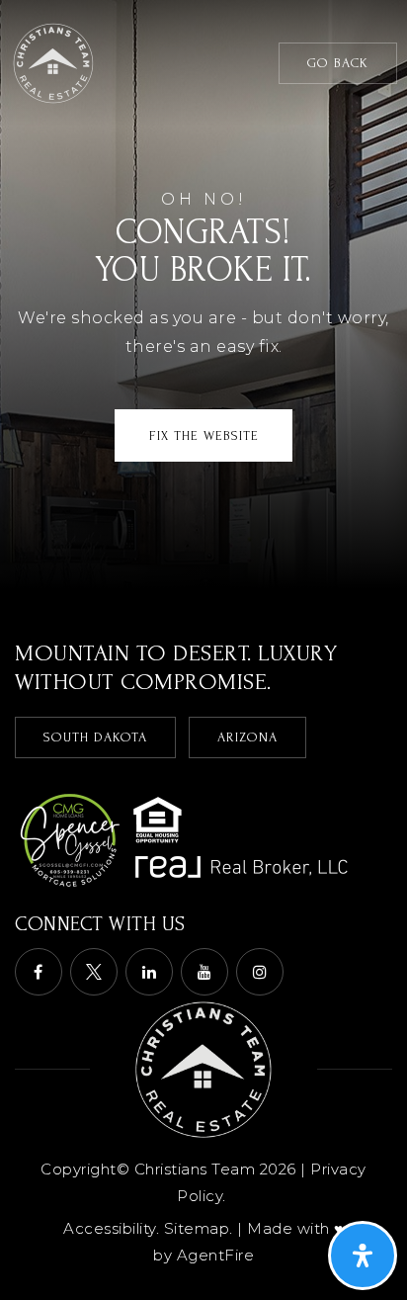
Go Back (337, 62)
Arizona (247, 737)
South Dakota (95, 737)
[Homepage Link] (53, 61)
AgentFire (216, 1255)
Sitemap (197, 1228)
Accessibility (109, 1228)
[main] (203, 294)
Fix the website (204, 435)
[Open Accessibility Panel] (362, 1255)
